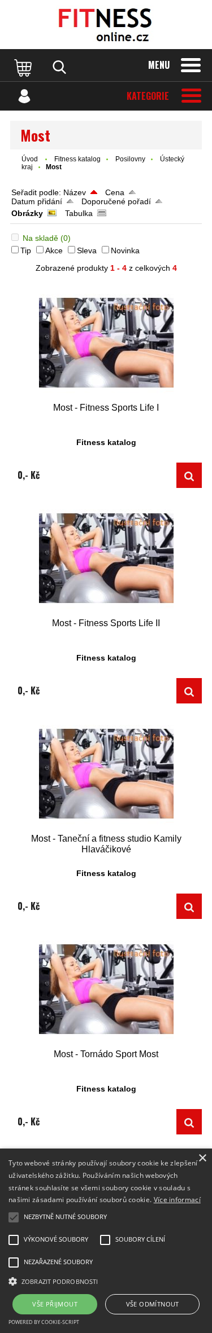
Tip (25, 250)
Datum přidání (36, 201)
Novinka (125, 250)
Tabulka (79, 213)
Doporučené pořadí (116, 201)
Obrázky (27, 213)
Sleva (87, 250)
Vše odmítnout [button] (152, 1304)
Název (74, 192)
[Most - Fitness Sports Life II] (106, 558)
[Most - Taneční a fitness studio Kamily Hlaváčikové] (106, 774)
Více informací (177, 1199)
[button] (106, 1280)
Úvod (29, 159)
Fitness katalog (77, 159)
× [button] (202, 1158)
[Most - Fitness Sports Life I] (106, 343)
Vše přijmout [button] (54, 1304)
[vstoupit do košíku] (24, 67)
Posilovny (130, 159)
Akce (54, 250)
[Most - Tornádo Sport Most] (106, 989)
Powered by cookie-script (43, 1322)
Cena (114, 192)
